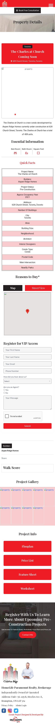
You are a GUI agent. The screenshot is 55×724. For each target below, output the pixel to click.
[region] (27, 313)
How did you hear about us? (15, 377)
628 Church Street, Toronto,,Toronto (27, 61)
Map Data (31, 334)
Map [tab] (12, 288)
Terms (37, 334)
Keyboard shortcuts (20, 334)
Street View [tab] (38, 288)
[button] (15, 114)
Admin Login (21, 705)
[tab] (27, 468)
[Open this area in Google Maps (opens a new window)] (9, 333)
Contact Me (27, 634)
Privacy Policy (7, 705)
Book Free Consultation (28, 10)
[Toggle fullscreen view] (47, 296)
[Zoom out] (47, 329)
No (7, 393)
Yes (7, 390)
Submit (27, 426)
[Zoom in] (47, 324)
